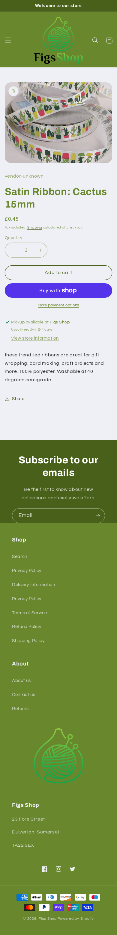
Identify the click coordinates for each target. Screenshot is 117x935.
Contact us (23, 694)
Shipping (34, 227)
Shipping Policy (28, 641)
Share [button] (18, 399)
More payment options (58, 305)
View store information (35, 338)
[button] (8, 40)
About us (21, 680)
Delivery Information (33, 585)
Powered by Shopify (76, 918)
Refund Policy (26, 626)
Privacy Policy (26, 570)
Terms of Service (29, 613)
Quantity (13, 238)
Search (19, 556)
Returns (20, 708)
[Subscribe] (98, 515)
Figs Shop (48, 918)
